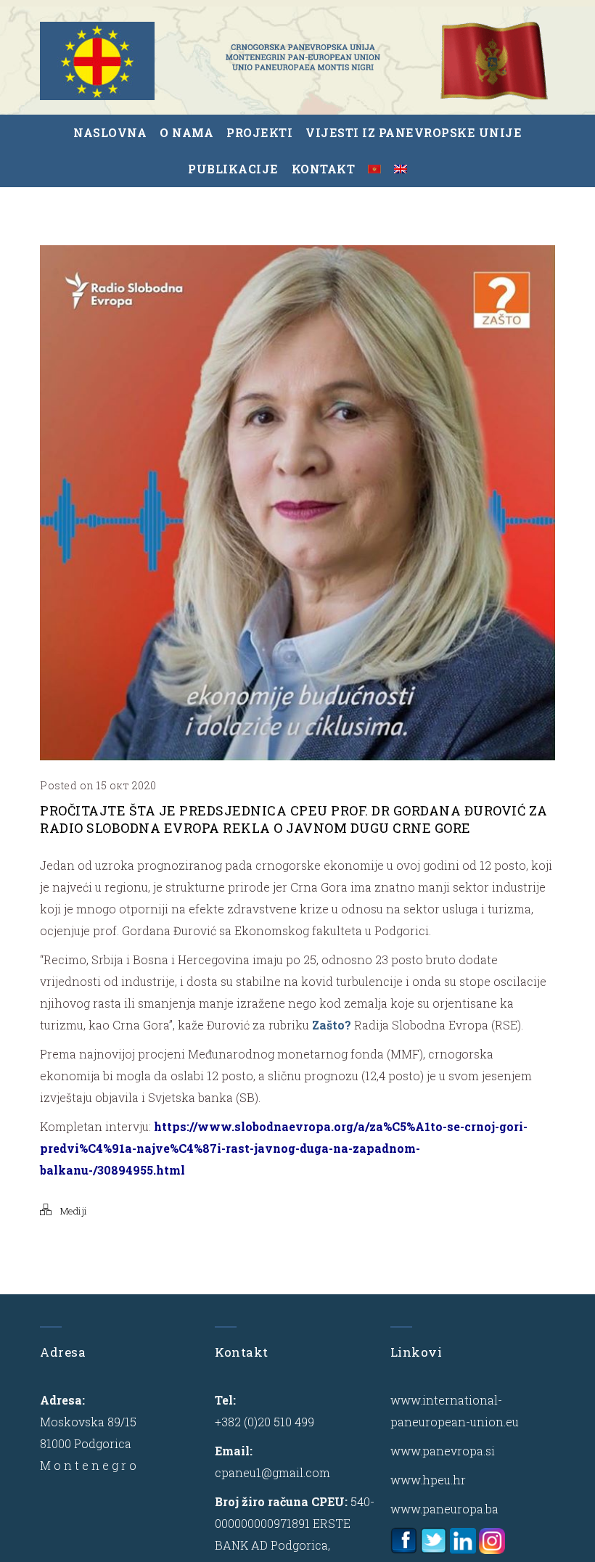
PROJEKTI (259, 132)
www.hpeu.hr (428, 1479)
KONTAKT (324, 168)
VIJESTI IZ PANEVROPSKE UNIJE (413, 132)
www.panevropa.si (442, 1450)
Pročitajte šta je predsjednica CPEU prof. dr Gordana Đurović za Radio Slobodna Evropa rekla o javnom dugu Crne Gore (294, 819)
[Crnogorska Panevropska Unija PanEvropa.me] (303, 57)
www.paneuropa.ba (444, 1508)
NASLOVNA (110, 132)
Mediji (73, 1210)
